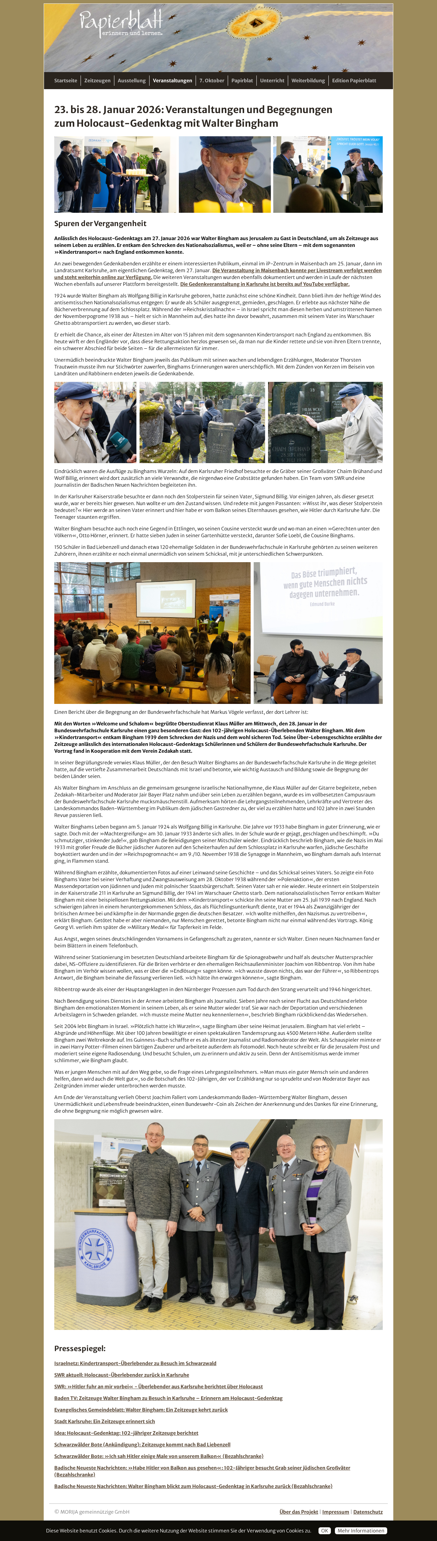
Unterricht (272, 81)
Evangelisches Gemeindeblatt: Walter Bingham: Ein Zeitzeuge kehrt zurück (141, 1410)
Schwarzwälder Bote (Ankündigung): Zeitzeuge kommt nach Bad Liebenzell (142, 1445)
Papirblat (242, 81)
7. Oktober (211, 81)
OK (324, 1531)
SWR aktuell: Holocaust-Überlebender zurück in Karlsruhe (121, 1375)
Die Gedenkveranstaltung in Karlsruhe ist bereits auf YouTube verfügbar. (265, 284)
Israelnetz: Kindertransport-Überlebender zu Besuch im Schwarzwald (135, 1363)
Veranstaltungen (172, 81)
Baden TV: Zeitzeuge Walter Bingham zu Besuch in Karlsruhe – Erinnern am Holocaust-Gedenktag (168, 1398)
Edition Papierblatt (354, 81)
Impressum (335, 1512)
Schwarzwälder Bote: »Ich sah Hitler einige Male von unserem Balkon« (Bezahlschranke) (159, 1456)
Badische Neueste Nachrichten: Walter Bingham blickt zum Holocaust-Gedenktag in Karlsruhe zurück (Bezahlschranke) (193, 1486)
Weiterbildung (308, 81)
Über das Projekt (299, 1512)
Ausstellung (132, 81)
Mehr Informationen (361, 1531)
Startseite (65, 81)
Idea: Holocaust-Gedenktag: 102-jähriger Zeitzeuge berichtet (126, 1433)
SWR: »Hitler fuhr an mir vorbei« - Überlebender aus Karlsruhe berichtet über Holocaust (158, 1387)
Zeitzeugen (97, 81)
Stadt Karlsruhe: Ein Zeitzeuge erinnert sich (104, 1421)
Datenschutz (368, 1512)
